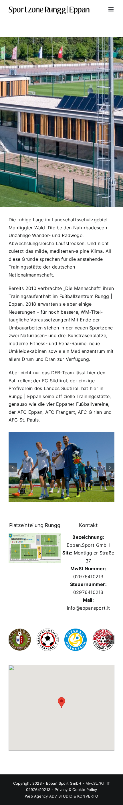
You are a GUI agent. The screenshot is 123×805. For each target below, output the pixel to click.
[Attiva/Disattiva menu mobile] (111, 9)
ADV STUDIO (60, 796)
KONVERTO (87, 796)
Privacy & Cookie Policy (76, 789)
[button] (13, 468)
